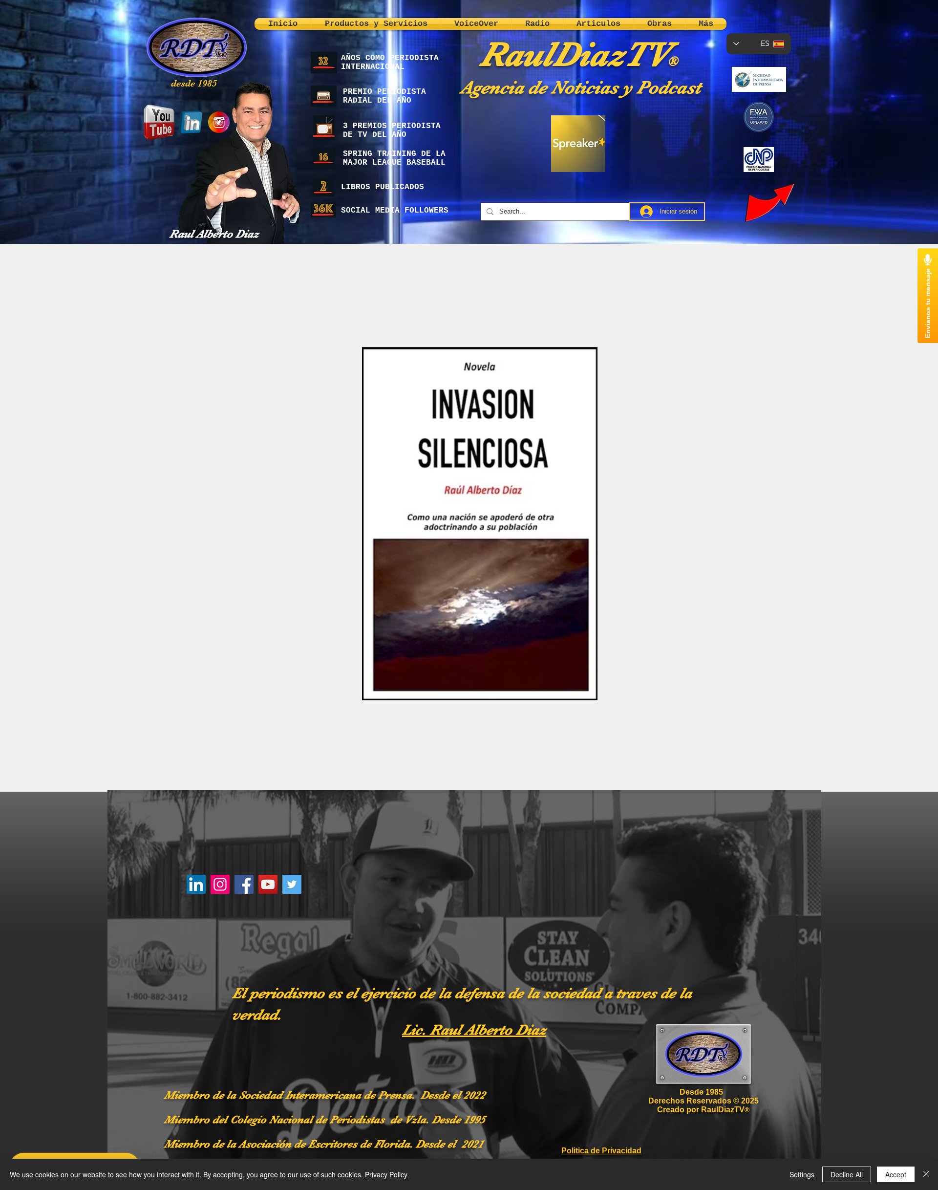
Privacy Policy (386, 1174)
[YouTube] (267, 884)
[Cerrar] (926, 1174)
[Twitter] (291, 884)
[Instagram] (220, 884)
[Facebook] (244, 884)
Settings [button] (801, 1174)
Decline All (847, 1174)
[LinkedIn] (196, 884)
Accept (895, 1174)
